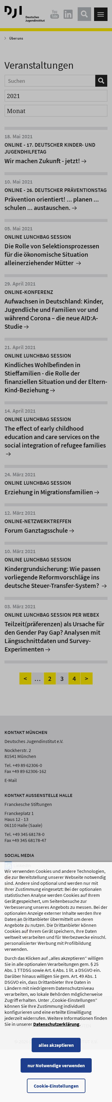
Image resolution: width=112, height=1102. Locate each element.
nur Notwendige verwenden (56, 1065)
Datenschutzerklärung (56, 1024)
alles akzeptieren (56, 1045)
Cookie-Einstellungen (56, 1086)
